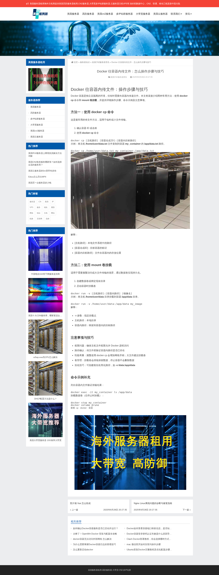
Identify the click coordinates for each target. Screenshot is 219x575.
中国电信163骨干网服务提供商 (45, 274)
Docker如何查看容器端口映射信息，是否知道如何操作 (154, 528)
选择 (47, 219)
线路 (31, 219)
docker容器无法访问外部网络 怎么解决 (92, 539)
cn (40, 202)
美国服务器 (73, 14)
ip (53, 202)
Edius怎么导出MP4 (37, 177)
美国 (46, 202)
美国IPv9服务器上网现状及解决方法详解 (45, 154)
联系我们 (175, 14)
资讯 (187, 14)
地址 (38, 213)
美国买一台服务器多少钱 (39, 183)
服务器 (32, 202)
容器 (91, 408)
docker (83, 408)
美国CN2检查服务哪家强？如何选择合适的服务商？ (45, 163)
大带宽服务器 (143, 14)
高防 (53, 207)
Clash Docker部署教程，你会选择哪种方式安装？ (151, 539)
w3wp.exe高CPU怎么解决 (45, 357)
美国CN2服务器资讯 (100, 62)
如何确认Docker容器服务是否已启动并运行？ (95, 528)
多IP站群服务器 (124, 14)
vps (31, 207)
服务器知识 (85, 62)
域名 (46, 207)
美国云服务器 (160, 14)
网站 (53, 213)
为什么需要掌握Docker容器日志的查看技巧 (94, 544)
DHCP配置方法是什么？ (45, 399)
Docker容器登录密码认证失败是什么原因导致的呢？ (152, 533)
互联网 (39, 219)
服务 (38, 207)
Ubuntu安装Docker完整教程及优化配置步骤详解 (150, 549)
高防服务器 (88, 14)
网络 (31, 213)
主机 (46, 213)
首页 (76, 62)
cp (77, 408)
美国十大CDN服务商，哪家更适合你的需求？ (49, 315)
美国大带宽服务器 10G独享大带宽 (45, 440)
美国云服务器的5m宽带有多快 (42, 171)
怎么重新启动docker (83, 549)
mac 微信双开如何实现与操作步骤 (144, 544)
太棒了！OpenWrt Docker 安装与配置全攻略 (95, 533)
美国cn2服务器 (105, 14)
